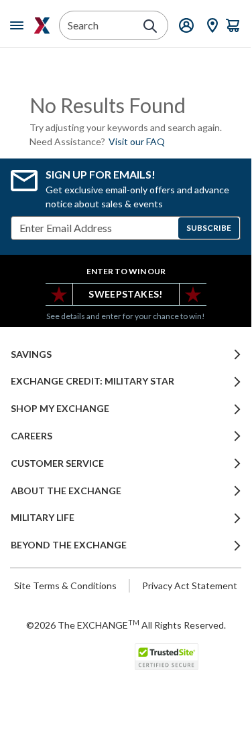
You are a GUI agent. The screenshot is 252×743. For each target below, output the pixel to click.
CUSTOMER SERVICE (57, 463)
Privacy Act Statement (189, 585)
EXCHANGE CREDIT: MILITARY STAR (92, 381)
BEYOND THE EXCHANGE (69, 545)
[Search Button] (150, 26)
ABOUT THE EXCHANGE (66, 491)
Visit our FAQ (137, 141)
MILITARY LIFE (42, 517)
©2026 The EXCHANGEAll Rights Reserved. (126, 625)
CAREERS (31, 436)
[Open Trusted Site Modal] (166, 656)
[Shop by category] (19, 25)
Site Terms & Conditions (65, 585)
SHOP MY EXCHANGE (60, 408)
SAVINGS (31, 354)
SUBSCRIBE (208, 228)
